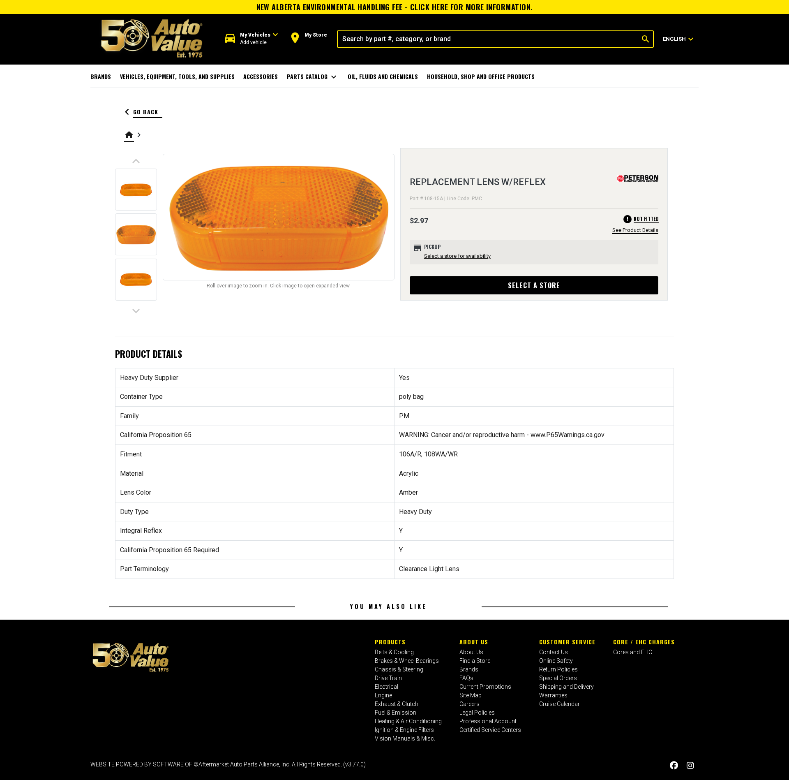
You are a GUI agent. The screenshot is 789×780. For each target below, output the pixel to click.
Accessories (260, 76)
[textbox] (488, 39)
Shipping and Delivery (566, 686)
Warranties (553, 695)
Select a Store (534, 285)
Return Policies (558, 669)
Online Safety (556, 660)
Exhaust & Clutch (396, 704)
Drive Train (388, 678)
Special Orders (558, 678)
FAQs (466, 678)
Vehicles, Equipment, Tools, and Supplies (177, 76)
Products (390, 641)
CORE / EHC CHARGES (644, 641)
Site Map (470, 695)
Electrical (386, 686)
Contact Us (553, 652)
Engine (383, 695)
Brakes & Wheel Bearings (407, 660)
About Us (473, 641)
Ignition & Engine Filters (404, 730)
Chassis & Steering (399, 669)
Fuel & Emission (395, 712)
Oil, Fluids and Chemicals (383, 76)
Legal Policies (477, 712)
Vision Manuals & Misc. (405, 738)
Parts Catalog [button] (313, 77)
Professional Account (488, 721)
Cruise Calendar (559, 704)
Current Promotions (485, 686)
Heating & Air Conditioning (408, 721)
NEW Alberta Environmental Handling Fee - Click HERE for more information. (394, 7)
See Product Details (635, 230)
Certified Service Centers (490, 730)
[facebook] (674, 765)
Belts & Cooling (394, 652)
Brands (100, 76)
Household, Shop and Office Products (481, 76)
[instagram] (690, 765)
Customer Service (567, 641)
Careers (469, 704)
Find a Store (474, 660)
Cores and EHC (632, 652)
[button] (251, 38)
